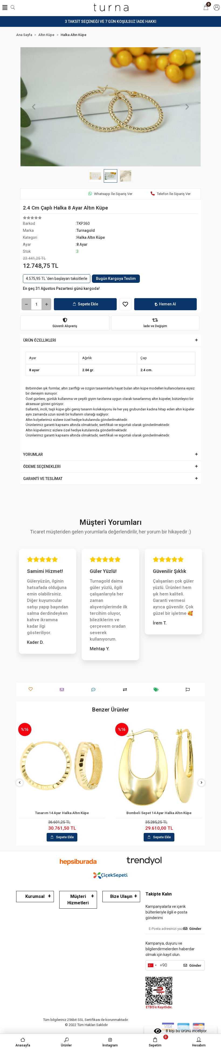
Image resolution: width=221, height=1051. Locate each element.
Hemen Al (167, 304)
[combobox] (152, 965)
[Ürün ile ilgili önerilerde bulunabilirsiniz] (189, 689)
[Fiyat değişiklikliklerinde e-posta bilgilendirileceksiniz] (157, 689)
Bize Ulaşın (121, 896)
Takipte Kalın (159, 894)
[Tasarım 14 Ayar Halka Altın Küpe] (62, 766)
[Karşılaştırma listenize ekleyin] (126, 689)
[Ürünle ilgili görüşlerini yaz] (94, 689)
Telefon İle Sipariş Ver (174, 194)
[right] (201, 783)
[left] (19, 783)
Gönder (195, 929)
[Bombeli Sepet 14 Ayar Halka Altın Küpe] (159, 766)
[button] (33, 107)
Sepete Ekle (88, 304)
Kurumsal (34, 896)
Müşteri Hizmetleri (78, 899)
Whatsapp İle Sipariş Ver (113, 194)
